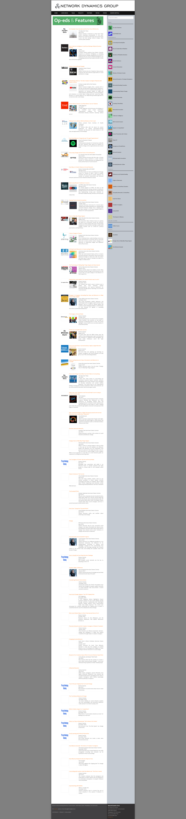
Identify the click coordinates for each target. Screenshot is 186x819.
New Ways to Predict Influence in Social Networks (81, 167)
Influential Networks (74, 668)
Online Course (116, 225)
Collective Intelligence (118, 115)
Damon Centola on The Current (76, 474)
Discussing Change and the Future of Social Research (82, 152)
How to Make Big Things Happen (77, 216)
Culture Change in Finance (75, 233)
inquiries (56, 808)
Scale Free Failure (117, 198)
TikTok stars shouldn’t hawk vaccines (78, 329)
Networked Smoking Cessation (120, 85)
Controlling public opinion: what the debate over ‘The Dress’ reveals (85, 771)
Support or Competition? (118, 127)
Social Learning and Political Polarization (79, 733)
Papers (105, 13)
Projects (80, 13)
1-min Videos (64, 13)
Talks (73, 13)
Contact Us (110, 817)
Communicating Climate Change (120, 91)
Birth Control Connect (118, 121)
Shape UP (115, 140)
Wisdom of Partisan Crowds (119, 73)
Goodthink (115, 234)
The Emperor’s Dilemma (118, 217)
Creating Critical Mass (118, 103)
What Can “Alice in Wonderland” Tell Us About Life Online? (83, 721)
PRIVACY (62, 812)
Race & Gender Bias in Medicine (120, 48)
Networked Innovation (118, 109)
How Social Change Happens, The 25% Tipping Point (81, 594)
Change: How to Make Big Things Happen (79, 440)
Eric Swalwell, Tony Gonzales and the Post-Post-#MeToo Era (84, 29)
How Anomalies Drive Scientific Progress (79, 536)
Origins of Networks (117, 180)
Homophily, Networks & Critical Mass (121, 192)
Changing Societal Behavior (76, 639)
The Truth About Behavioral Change (78, 696)
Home (56, 13)
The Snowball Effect (74, 491)
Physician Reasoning (117, 97)
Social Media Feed (117, 33)
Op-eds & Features (117, 27)
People (97, 13)
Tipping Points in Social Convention (77, 200)
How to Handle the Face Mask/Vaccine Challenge (81, 555)
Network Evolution (117, 152)
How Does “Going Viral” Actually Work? (78, 508)
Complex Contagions (117, 204)
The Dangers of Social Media (76, 314)
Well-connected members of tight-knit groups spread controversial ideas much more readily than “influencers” (85, 413)
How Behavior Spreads (118, 247)
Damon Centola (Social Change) (76, 66)
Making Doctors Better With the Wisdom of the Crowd (82, 121)
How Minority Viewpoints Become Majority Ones (81, 758)
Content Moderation (117, 67)
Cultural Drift (116, 210)
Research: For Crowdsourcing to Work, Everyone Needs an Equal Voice (86, 655)
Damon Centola (114, 13)
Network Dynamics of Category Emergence (122, 79)
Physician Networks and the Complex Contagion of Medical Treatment (86, 626)
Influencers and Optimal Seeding (120, 174)
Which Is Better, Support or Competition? (79, 709)
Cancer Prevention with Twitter (120, 134)
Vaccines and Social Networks (76, 428)
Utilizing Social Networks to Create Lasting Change (81, 249)
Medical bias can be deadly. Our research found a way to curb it (84, 279)
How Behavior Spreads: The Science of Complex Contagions (83, 745)
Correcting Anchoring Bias (119, 42)
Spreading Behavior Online (119, 164)
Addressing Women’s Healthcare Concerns (79, 183)
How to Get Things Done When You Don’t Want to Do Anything (84, 374)
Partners (89, 13)
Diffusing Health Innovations (119, 158)
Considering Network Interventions (77, 580)
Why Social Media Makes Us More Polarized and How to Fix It (84, 613)
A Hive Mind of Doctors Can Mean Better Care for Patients (83, 103)
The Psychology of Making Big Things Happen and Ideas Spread (84, 265)
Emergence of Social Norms (119, 146)
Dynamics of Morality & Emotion (120, 54)
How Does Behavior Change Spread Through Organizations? (83, 138)
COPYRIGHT (55, 812)
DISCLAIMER (68, 812)
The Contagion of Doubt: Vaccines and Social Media (81, 459)
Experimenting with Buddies (76, 785)
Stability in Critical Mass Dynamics (120, 186)
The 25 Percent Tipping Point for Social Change (80, 683)
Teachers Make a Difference (76, 567)
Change (71, 520)
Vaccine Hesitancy (117, 60)
